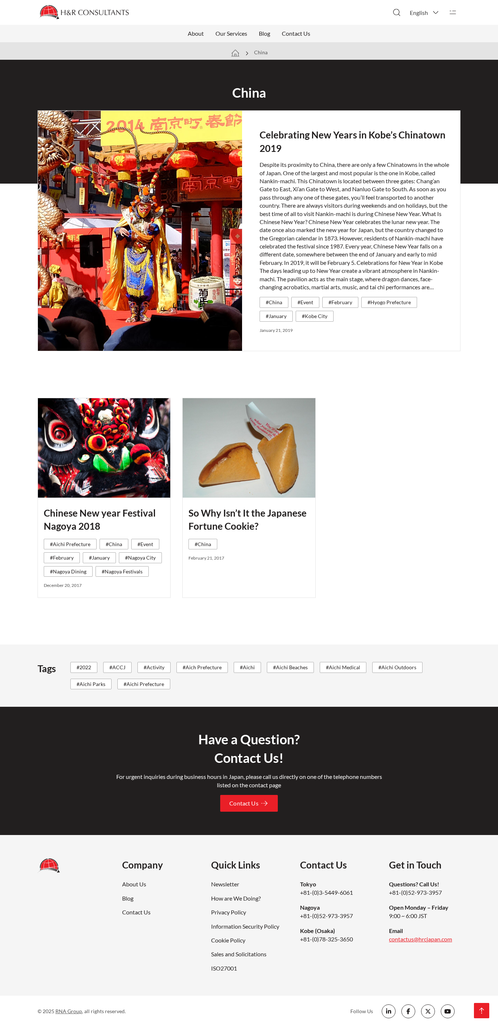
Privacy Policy (228, 912)
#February (340, 302)
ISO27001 (224, 968)
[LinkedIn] (388, 1011)
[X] (428, 1011)
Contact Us (296, 33)
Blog (264, 33)
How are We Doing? (236, 898)
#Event (305, 302)
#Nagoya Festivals (122, 571)
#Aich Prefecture (202, 667)
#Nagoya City (140, 557)
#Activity (154, 667)
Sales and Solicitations (238, 953)
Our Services (231, 33)
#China (274, 302)
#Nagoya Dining (68, 571)
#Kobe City (314, 316)
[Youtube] (447, 1011)
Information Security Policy (245, 926)
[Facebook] (408, 1011)
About (196, 33)
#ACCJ (117, 667)
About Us (134, 884)
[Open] (453, 12)
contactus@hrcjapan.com (420, 939)
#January (276, 316)
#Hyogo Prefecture (389, 302)
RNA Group (68, 1011)
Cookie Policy (228, 940)
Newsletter (225, 884)
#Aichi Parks (91, 684)
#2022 (84, 667)
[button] (425, 12)
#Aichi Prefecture (70, 544)
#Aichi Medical (343, 667)
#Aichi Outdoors (397, 667)
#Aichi (247, 667)
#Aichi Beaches (290, 667)
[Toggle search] (396, 12)
